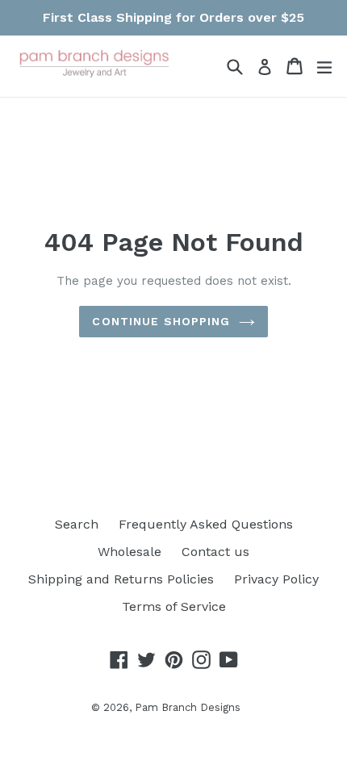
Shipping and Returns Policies (121, 579)
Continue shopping (161, 321)
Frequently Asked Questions (206, 524)
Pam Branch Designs (187, 707)
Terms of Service (174, 606)
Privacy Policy (276, 579)
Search (76, 524)
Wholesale (129, 551)
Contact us (215, 551)
